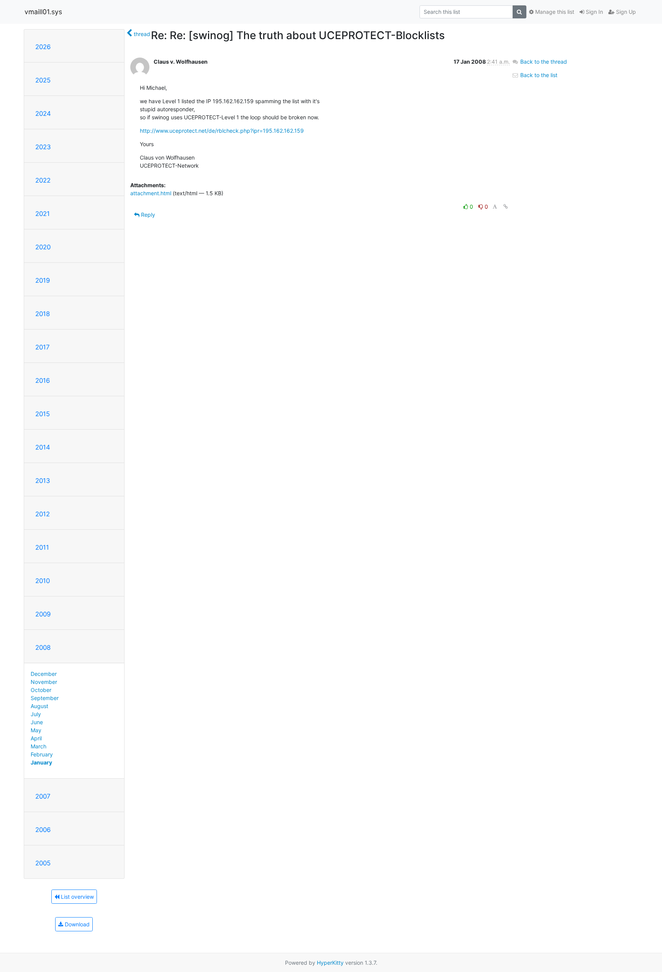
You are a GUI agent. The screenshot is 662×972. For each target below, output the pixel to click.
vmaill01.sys (43, 12)
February (42, 754)
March (38, 746)
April (36, 738)
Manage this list (554, 11)
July (36, 714)
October (41, 690)
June (37, 722)
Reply (147, 214)
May (36, 730)
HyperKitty (330, 962)
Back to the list (538, 75)
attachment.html (150, 193)
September (45, 698)
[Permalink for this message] (505, 206)
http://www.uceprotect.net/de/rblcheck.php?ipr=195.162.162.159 (222, 130)
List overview (76, 896)
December (44, 674)
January (41, 762)
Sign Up (625, 11)
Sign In (593, 11)
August (39, 706)
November (44, 682)
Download (76, 924)
